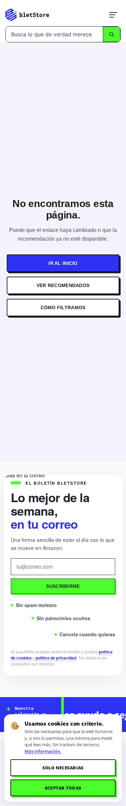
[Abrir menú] (113, 14)
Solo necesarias (63, 768)
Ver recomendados (63, 285)
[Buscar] (111, 34)
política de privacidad (56, 658)
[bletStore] (27, 14)
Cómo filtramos (63, 307)
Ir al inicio (62, 263)
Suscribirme (63, 586)
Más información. (43, 751)
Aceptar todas (63, 788)
